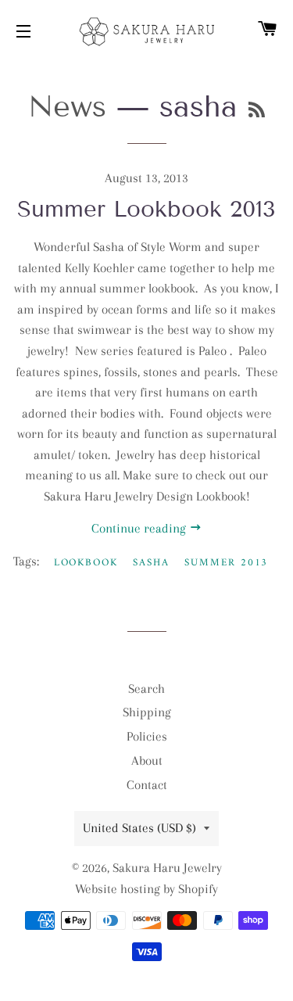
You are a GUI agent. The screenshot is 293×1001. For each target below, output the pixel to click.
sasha (151, 563)
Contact (147, 784)
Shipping (147, 712)
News (67, 106)
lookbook (86, 563)
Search (146, 688)
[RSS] (257, 110)
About (147, 760)
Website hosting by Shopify (146, 888)
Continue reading (140, 528)
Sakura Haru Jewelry (167, 867)
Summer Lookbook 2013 (146, 209)
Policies (147, 736)
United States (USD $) (139, 827)
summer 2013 (226, 563)
